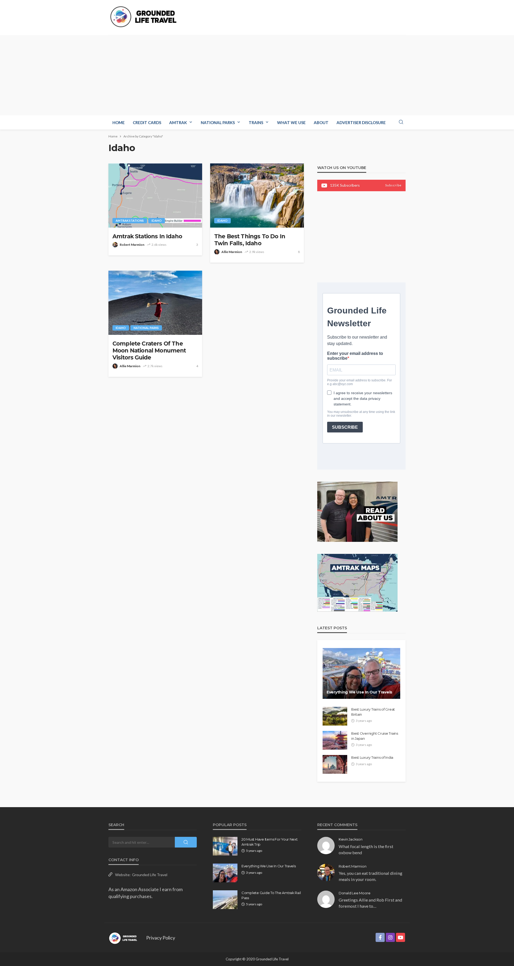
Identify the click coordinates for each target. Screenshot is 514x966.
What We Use (291, 122)
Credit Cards (147, 122)
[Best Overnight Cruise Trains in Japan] (335, 740)
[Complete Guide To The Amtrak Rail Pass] (225, 899)
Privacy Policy (160, 938)
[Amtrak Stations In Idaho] (155, 195)
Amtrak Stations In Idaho (147, 236)
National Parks (218, 122)
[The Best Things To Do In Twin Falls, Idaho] (257, 195)
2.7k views (155, 366)
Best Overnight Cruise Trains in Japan (374, 735)
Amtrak (178, 122)
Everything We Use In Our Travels (359, 692)
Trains (256, 122)
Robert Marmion (132, 245)
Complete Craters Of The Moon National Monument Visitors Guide (149, 350)
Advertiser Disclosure (361, 122)
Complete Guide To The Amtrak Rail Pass (271, 895)
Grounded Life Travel (149, 874)
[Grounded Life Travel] (146, 16)
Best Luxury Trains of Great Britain (373, 711)
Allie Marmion (231, 252)
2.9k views (256, 252)
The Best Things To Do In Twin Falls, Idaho (249, 240)
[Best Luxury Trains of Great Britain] (335, 716)
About (321, 122)
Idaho (157, 220)
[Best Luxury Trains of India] (335, 764)
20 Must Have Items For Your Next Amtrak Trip (269, 841)
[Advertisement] (257, 75)
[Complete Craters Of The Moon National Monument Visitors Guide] (155, 303)
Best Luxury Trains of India (372, 757)
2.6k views (159, 245)
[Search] (401, 122)
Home (118, 122)
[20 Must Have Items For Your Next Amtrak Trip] (225, 846)
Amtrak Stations (130, 220)
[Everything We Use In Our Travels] (361, 673)
